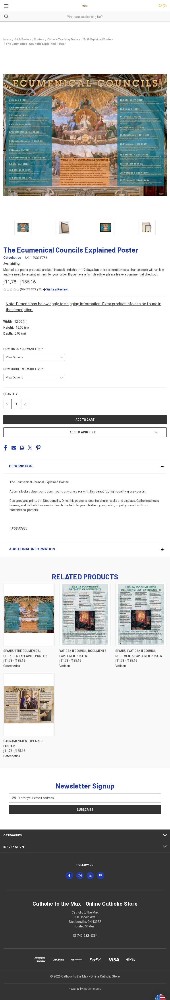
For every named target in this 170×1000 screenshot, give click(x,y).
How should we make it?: (22, 369)
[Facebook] (5, 448)
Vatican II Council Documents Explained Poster (82, 653)
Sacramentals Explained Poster (23, 743)
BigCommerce (92, 988)
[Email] (14, 448)
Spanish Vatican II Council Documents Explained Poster (138, 653)
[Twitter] (30, 448)
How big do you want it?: (22, 349)
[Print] (22, 448)
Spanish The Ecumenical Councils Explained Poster (25, 653)
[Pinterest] (38, 448)
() (164, 5)
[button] (55, 289)
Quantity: (10, 394)
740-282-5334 (87, 936)
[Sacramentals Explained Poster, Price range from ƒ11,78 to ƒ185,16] (29, 704)
